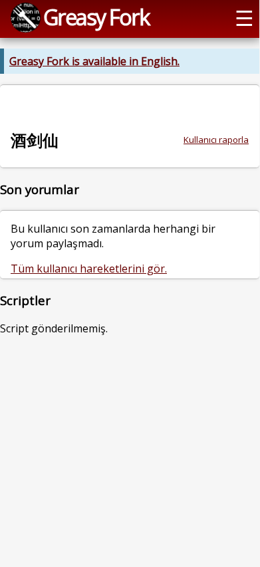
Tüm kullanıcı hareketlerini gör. (89, 268)
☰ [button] (244, 17)
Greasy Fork (96, 16)
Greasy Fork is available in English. (94, 61)
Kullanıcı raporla (216, 140)
